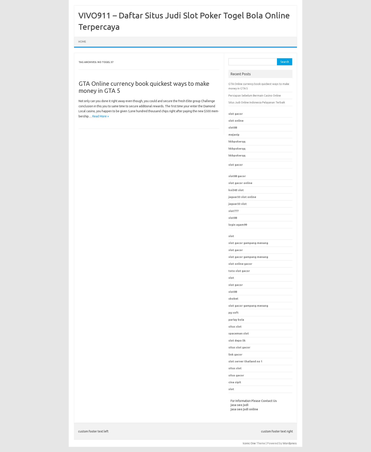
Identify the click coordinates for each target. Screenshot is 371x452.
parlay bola (236, 319)
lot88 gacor (237, 176)
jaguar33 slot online (242, 196)
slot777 (233, 210)
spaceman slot (238, 333)
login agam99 (237, 224)
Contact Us (269, 401)
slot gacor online (240, 182)
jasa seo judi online (244, 409)
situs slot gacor (239, 347)
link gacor (235, 354)
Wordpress (290, 443)
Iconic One (249, 443)
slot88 (232, 127)
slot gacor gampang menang (248, 242)
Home (82, 41)
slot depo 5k (237, 340)
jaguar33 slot (237, 203)
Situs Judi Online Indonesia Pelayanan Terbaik (256, 102)
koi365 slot (236, 190)
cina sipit (234, 382)
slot (231, 235)
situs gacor (236, 375)
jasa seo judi (239, 405)
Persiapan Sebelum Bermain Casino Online (254, 95)
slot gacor (235, 113)
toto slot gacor (239, 270)
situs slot (235, 326)
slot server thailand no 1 (245, 361)
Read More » (100, 116)
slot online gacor (240, 263)
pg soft (233, 312)
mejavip (233, 134)
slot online (235, 120)
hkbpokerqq (236, 141)
